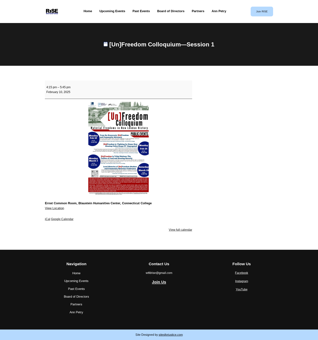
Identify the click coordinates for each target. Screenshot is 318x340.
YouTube (242, 289)
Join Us (159, 282)
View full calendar (180, 229)
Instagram (241, 281)
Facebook (241, 272)
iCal (47, 219)
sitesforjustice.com (171, 334)
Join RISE (262, 11)
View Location (54, 208)
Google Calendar (62, 219)
